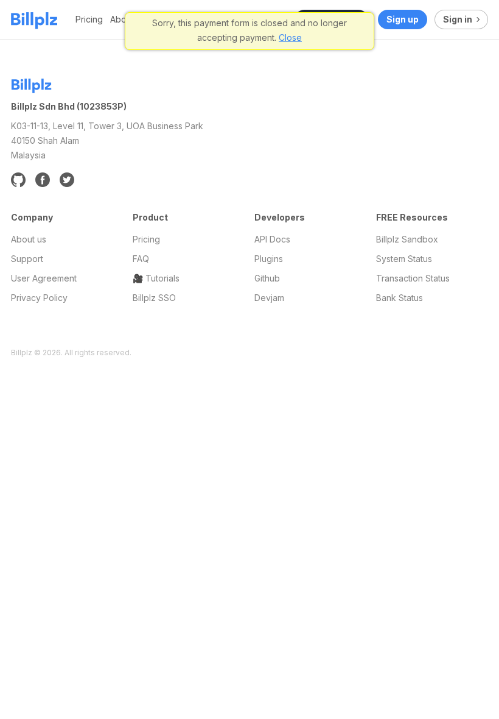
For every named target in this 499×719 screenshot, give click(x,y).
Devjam (269, 297)
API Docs (272, 239)
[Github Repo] (18, 179)
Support (27, 258)
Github (267, 278)
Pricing (89, 19)
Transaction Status (413, 278)
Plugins (268, 258)
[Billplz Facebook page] (42, 179)
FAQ (141, 258)
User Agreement (44, 278)
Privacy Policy (39, 297)
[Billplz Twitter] (67, 179)
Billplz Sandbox (407, 239)
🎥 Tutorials (156, 278)
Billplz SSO (154, 297)
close (290, 37)
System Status (404, 258)
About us (28, 239)
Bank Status (399, 297)
